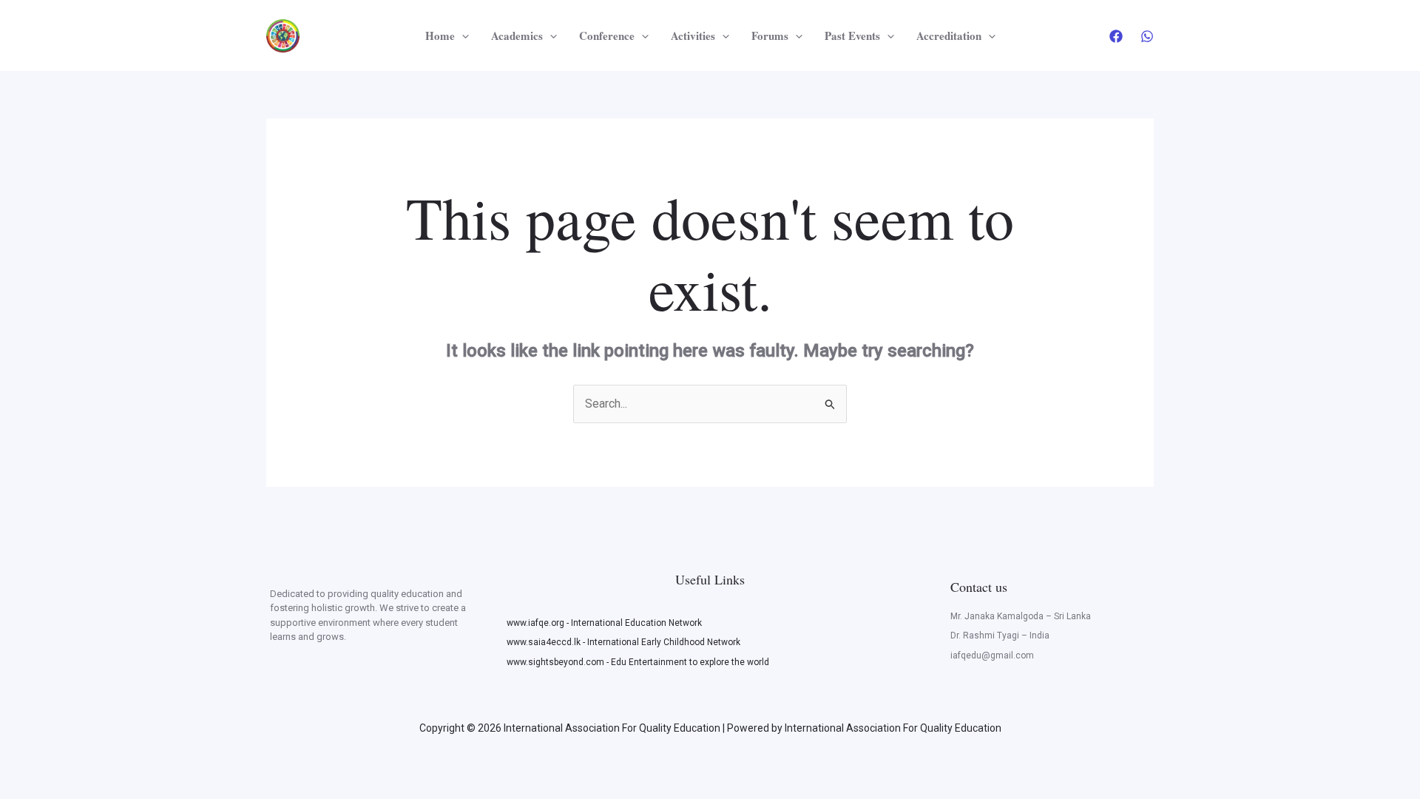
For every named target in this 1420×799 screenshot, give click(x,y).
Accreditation (948, 35)
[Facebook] (1116, 36)
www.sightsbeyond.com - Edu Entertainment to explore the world (638, 662)
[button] (462, 35)
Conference (607, 35)
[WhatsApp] (1147, 36)
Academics (517, 35)
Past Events (852, 35)
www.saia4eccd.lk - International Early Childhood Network (623, 642)
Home (440, 35)
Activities (693, 35)
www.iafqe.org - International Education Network (604, 623)
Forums (769, 35)
